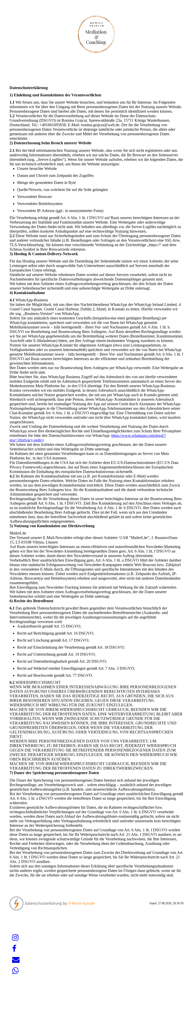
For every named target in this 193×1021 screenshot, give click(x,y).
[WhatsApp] (15, 971)
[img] (96, 34)
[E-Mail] (16, 960)
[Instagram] (15, 937)
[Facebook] (14, 948)
